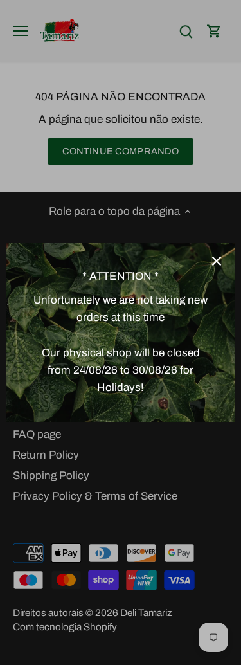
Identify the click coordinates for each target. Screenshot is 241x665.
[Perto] (216, 261)
